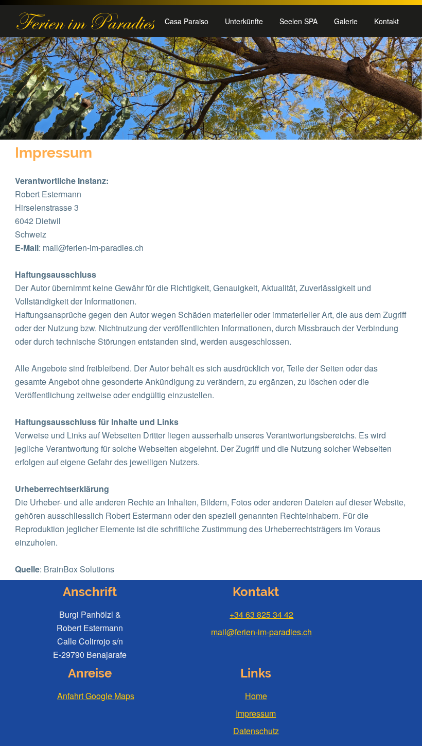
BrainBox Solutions (79, 569)
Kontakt (386, 21)
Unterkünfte (244, 21)
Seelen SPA (298, 21)
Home (256, 696)
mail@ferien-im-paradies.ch (261, 632)
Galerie (346, 21)
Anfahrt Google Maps (95, 696)
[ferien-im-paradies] (86, 21)
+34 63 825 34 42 (261, 614)
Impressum (256, 713)
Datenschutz (256, 731)
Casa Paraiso (186, 21)
